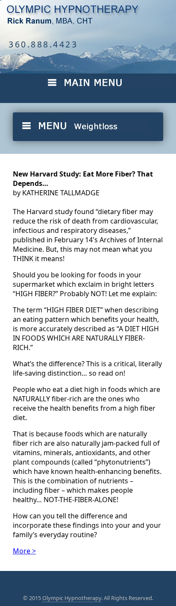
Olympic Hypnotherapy (71, 598)
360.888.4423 (43, 44)
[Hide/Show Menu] (105, 87)
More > (24, 551)
